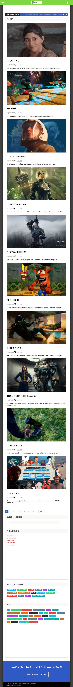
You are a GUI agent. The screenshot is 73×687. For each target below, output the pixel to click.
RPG (31, 616)
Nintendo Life (11, 590)
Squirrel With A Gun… (15, 445)
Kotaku (21, 596)
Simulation (61, 613)
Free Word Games (11, 538)
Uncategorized (12, 596)
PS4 (25, 619)
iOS (8, 610)
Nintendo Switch (12, 616)
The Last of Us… (13, 60)
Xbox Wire (51, 590)
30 (33, 511)
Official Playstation (38, 596)
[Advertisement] (37, 7)
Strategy (38, 616)
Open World (33, 622)
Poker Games (10, 540)
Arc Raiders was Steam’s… (16, 156)
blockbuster (33, 613)
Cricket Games (10, 535)
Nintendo (14, 622)
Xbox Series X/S (16, 610)
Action (48, 610)
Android (55, 610)
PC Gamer (38, 590)
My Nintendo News (24, 593)
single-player (24, 616)
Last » (41, 511)
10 (24, 511)
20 (28, 511)
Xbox (62, 619)
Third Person (27, 610)
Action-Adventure (39, 610)
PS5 (9, 622)
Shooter (24, 613)
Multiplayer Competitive (51, 619)
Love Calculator (11, 542)
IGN (45, 590)
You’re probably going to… (17, 252)
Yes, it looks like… (13, 300)
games (22, 622)
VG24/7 (33, 593)
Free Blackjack (10, 545)
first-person (32, 619)
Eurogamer (40, 593)
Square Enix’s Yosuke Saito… (17, 204)
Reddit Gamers (22, 590)
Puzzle (45, 616)
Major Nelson (50, 593)
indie (41, 613)
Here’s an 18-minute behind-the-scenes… (21, 395)
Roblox (28, 596)
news (40, 619)
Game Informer (12, 593)
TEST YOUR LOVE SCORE (36, 674)
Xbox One (52, 616)
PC (27, 622)
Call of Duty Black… (14, 348)
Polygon (31, 590)
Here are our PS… (13, 108)
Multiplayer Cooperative (15, 619)
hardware (52, 613)
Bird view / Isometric (13, 613)
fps (46, 613)
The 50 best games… (14, 493)
